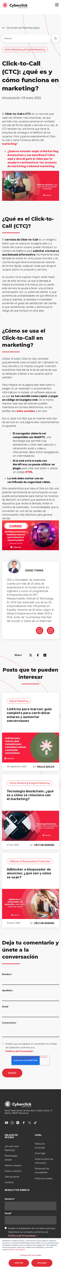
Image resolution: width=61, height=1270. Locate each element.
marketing (9, 143)
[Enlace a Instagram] (12, 1123)
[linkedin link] (39, 630)
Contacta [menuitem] (9, 1182)
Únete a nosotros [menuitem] (13, 1171)
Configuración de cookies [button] (30, 1255)
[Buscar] (55, 38)
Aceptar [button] (19, 1263)
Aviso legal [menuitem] (40, 1153)
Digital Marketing (18, 701)
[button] (57, 5)
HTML (29, 472)
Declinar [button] (41, 1263)
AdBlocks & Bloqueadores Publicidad (29, 861)
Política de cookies (44, 1178)
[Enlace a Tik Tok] (35, 1123)
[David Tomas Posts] (50, 630)
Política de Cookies (17, 1249)
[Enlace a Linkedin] (18, 1123)
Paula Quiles (45, 766)
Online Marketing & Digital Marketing (25, 49)
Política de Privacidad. (19, 1051)
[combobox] (26, 38)
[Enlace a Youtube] (6, 1123)
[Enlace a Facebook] (23, 1123)
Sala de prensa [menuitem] (12, 1177)
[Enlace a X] (29, 1123)
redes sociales (25, 411)
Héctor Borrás (44, 845)
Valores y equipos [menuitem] (13, 1165)
